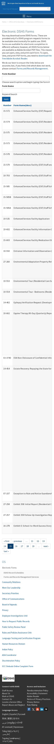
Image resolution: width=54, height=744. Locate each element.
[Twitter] (33, 709)
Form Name (8, 86)
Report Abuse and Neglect (13, 705)
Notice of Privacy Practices (38, 699)
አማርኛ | (15, 731)
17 (22, 546)
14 (5, 546)
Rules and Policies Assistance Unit (17, 632)
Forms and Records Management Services (21, 577)
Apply (6, 99)
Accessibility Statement (37, 693)
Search (49, 9)
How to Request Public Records (16, 621)
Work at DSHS (8, 696)
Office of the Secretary (17, 22)
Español (13, 714)
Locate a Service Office (12, 702)
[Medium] (46, 709)
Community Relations (11, 582)
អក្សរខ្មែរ (11, 722)
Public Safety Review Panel (13, 627)
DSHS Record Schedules (14, 572)
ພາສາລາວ (14, 738)
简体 (4, 718)
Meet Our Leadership (11, 587)
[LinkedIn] (42, 709)
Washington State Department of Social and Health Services (26, 3)
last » (6, 551)
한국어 (16, 718)
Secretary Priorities (10, 593)
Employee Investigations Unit (15, 615)
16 (16, 546)
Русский (21, 714)
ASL (11, 741)
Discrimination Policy (11, 660)
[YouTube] (37, 709)
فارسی (5, 734)
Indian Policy (7, 649)
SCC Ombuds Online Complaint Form (17, 666)
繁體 (10, 718)
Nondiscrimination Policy (37, 690)
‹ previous (17, 541)
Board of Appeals (9, 604)
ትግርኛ (5, 741)
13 (43, 541)
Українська (18, 727)
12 (38, 541)
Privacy (5, 610)
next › (46, 546)
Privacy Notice (33, 702)
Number (7, 105)
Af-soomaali (7, 727)
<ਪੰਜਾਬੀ (19, 722)
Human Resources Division (13, 644)
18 (27, 546)
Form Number (9, 73)
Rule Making (32, 705)
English (5, 714)
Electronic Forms (9, 567)
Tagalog (5, 738)
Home (4, 22)
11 (32, 541)
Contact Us (7, 699)
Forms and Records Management (32, 68)
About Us (6, 693)
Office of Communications (13, 599)
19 (33, 546)
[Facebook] (29, 709)
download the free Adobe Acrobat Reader (27, 57)
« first (6, 541)
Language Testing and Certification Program (21, 638)
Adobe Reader (33, 696)
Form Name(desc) (23, 105)
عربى (4, 722)
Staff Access (7, 690)
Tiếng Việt (6, 731)
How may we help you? (10, 9)
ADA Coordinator (9, 655)
